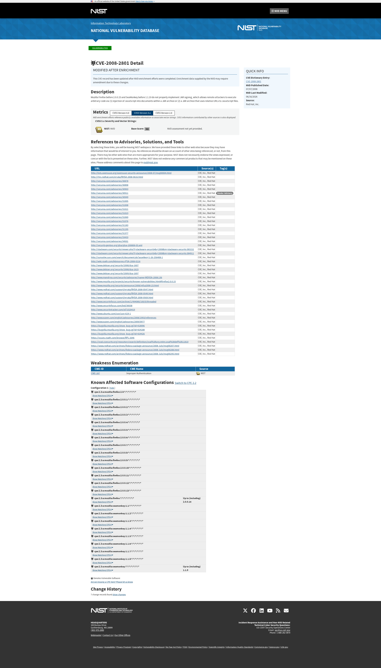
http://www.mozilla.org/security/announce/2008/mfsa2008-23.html (125, 285)
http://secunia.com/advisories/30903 (109, 189)
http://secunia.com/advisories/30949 (109, 197)
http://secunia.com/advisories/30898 (109, 185)
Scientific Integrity (217, 647)
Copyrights (137, 647)
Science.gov (274, 647)
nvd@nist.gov (150, 162)
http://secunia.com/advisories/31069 (109, 217)
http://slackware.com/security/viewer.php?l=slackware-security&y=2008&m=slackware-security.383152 (142, 249)
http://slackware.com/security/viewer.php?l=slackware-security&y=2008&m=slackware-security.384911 (142, 253)
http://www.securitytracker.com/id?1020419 (113, 309)
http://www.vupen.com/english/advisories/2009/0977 (118, 321)
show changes (119, 594)
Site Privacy (98, 647)
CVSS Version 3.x (142, 113)
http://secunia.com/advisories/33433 (109, 237)
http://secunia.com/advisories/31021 (109, 209)
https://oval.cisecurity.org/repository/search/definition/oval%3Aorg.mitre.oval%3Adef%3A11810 (139, 341)
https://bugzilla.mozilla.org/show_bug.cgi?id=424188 (118, 329)
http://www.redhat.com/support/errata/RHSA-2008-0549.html (122, 293)
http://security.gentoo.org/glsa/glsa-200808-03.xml (116, 245)
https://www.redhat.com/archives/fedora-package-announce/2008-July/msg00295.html (135, 353)
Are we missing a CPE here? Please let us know (112, 582)
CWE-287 (95, 373)
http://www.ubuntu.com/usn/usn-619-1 (111, 313)
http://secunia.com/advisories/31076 (109, 221)
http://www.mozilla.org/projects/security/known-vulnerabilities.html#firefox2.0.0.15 (133, 281)
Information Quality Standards (239, 647)
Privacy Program (124, 647)
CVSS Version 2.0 (164, 113)
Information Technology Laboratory (111, 23)
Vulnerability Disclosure (153, 647)
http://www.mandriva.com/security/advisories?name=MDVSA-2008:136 (126, 277)
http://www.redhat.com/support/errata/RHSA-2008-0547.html (122, 289)
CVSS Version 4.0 (121, 113)
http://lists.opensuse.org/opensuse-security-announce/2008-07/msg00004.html (131, 173)
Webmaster (96, 635)
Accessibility (109, 647)
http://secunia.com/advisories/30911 (109, 193)
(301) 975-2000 (97, 630)
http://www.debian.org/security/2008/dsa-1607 (115, 265)
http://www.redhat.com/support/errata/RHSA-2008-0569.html (122, 297)
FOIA (185, 647)
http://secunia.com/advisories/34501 (109, 241)
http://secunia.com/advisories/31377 (109, 233)
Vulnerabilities (100, 48)
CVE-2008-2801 (253, 81)
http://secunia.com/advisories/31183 (109, 225)
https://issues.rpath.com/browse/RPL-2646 (112, 337)
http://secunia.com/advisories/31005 (109, 201)
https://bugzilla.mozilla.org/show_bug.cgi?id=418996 (118, 325)
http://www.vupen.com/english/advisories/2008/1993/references (123, 317)
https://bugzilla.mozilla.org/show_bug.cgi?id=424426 (118, 333)
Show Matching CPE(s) (102, 395)
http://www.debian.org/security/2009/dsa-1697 (115, 273)
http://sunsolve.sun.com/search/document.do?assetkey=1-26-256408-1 (127, 257)
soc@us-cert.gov (282, 630)
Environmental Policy (198, 647)
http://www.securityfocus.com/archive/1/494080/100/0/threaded (123, 301)
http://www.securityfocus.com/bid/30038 (111, 305)
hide (112, 388)
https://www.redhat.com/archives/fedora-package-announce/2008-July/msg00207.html (135, 345)
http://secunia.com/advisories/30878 (109, 181)
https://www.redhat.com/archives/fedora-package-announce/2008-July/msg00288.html (135, 349)
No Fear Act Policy (174, 647)
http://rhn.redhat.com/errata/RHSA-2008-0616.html (117, 177)
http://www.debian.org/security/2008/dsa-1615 (115, 269)
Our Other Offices (122, 635)
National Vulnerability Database (125, 30)
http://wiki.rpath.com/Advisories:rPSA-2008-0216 (115, 261)
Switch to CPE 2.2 (185, 383)
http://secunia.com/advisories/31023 (109, 213)
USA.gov (284, 647)
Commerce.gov (261, 647)
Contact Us (108, 635)
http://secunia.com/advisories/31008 (109, 205)
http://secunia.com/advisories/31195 (109, 229)
